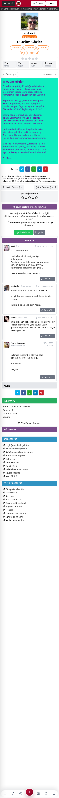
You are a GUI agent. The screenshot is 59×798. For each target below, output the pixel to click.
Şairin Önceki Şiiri (13, 187)
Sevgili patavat (12, 472)
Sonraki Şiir (48, 74)
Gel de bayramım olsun (16, 469)
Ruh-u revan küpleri (15, 455)
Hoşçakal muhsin (13, 506)
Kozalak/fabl (11, 492)
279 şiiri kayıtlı (30, 37)
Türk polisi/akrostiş (14, 489)
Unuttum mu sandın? (15, 513)
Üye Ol (39, 232)
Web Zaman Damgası (30, 423)
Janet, (16, 246)
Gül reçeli (10, 459)
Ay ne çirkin (11, 465)
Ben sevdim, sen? (13, 499)
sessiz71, (19, 317)
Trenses (9, 509)
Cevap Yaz (48, 278)
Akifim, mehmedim (14, 520)
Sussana (9, 496)
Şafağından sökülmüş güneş (19, 452)
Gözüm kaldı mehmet (15, 503)
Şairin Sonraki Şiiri (45, 187)
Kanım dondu (12, 462)
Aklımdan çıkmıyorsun (16, 448)
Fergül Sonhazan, (18, 344)
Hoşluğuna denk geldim (17, 445)
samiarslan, (21, 286)
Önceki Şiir (10, 74)
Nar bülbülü (11, 476)
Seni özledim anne (14, 516)
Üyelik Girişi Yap (23, 232)
